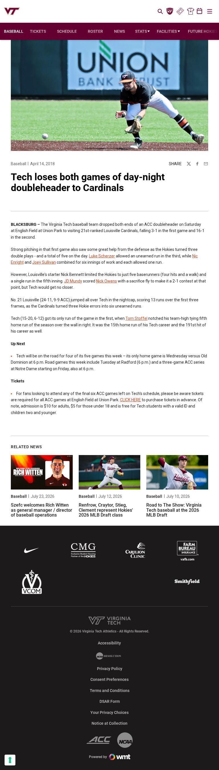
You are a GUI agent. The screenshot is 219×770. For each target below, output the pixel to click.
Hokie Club (170, 11)
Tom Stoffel (136, 318)
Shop (190, 11)
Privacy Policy (109, 668)
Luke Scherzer (102, 256)
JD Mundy (73, 281)
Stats (141, 31)
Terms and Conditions (109, 690)
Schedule (67, 31)
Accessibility (109, 642)
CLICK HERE (130, 400)
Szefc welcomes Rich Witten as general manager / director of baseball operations (41, 510)
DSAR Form (110, 701)
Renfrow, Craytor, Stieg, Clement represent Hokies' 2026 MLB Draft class (106, 510)
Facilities (167, 31)
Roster (95, 31)
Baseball (18, 163)
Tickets (180, 11)
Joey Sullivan (44, 262)
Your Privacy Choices (109, 712)
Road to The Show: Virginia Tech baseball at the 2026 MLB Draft (174, 510)
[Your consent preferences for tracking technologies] (10, 760)
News (119, 31)
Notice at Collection (109, 723)
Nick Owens (106, 281)
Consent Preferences (109, 679)
